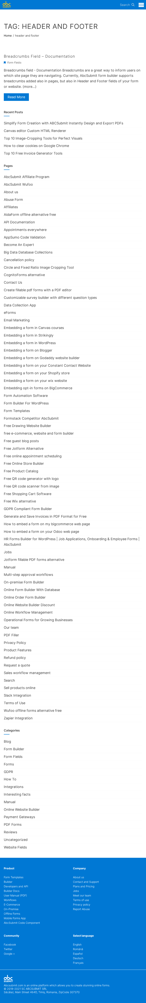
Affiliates (11, 207)
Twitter (8, 949)
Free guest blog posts (21, 441)
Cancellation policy (19, 260)
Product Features (17, 650)
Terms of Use (14, 703)
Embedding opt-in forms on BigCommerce (38, 388)
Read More (16, 97)
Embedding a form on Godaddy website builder (42, 358)
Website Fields (15, 847)
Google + (9, 953)
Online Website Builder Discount (29, 605)
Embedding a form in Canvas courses (34, 328)
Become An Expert (19, 245)
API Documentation (19, 222)
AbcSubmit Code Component (22, 922)
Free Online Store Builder (24, 463)
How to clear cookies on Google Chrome (36, 146)
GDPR (8, 772)
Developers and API (16, 886)
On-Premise (11, 909)
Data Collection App (20, 305)
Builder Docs (11, 890)
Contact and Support (86, 881)
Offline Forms (12, 913)
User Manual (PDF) (15, 895)
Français (78, 962)
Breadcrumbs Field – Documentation (39, 56)
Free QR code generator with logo (31, 479)
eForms (10, 313)
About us (11, 192)
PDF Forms (12, 824)
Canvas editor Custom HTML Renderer (35, 131)
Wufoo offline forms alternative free (33, 711)
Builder (8, 881)
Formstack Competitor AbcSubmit (31, 418)
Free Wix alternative (20, 501)
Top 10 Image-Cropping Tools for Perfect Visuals (43, 138)
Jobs (8, 552)
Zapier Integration (18, 718)
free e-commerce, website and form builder (39, 433)
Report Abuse (81, 909)
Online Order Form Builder (25, 597)
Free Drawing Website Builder (27, 426)
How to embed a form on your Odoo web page (41, 532)
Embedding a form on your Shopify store (37, 373)
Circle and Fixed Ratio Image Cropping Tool (39, 267)
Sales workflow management (27, 673)
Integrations (13, 787)
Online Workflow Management (28, 612)
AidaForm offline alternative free (30, 215)
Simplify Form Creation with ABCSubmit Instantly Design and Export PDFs (63, 123)
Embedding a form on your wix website (35, 381)
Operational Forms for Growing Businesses (38, 620)
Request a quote (17, 665)
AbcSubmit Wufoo (18, 184)
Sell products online (19, 688)
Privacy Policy (15, 643)
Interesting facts (17, 794)
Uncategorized (16, 840)
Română (78, 949)
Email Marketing (17, 320)
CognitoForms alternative (24, 275)
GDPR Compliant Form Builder (28, 509)
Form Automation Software (26, 396)
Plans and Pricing (83, 886)
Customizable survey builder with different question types (50, 298)
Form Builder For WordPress (26, 403)
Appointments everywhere (25, 230)
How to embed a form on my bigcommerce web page (47, 524)
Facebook (10, 944)
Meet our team (82, 895)
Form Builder (14, 749)
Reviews (10, 832)
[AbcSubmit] (6, 4)
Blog (7, 741)
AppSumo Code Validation (25, 237)
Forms (9, 764)
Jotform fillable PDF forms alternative (34, 560)
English (77, 944)
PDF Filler (11, 635)
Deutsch (78, 958)
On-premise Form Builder (24, 582)
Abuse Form (13, 200)
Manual (9, 567)
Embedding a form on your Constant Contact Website (47, 365)
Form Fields (14, 62)
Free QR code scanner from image (31, 486)
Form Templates (17, 411)
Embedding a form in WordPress (30, 343)
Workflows (10, 900)
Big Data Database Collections (28, 252)
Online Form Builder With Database (32, 590)
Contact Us (13, 282)
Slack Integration (17, 695)
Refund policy (15, 658)
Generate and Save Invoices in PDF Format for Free (45, 516)
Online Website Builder (22, 810)
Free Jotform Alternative (24, 448)
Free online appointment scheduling (33, 456)
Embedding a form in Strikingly (28, 335)
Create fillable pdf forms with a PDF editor (38, 290)
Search (125, 5)
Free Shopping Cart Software (27, 494)
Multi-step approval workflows (28, 575)
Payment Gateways (19, 817)
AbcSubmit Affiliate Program (26, 177)
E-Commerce (12, 904)
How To (10, 779)
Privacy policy (81, 904)
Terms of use (81, 900)
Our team (11, 627)
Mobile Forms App (15, 918)
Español (78, 953)
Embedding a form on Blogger (28, 350)
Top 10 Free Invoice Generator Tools (33, 153)
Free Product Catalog (21, 471)
